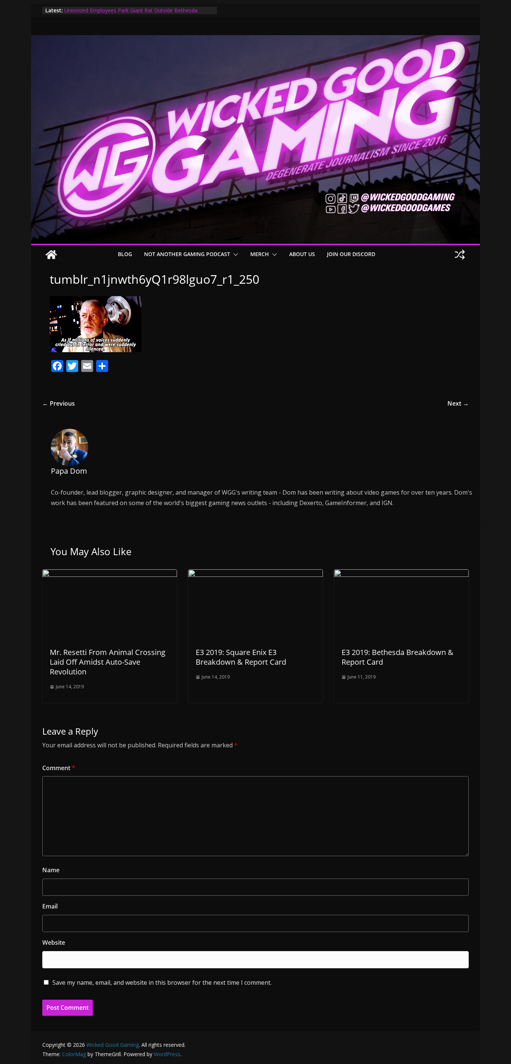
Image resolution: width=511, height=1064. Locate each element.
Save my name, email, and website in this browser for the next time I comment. (162, 982)
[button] (234, 254)
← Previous (58, 403)
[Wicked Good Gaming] (255, 40)
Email (50, 906)
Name (50, 870)
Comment (58, 768)
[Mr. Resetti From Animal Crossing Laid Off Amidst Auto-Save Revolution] (109, 575)
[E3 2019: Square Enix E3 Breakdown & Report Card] (255, 575)
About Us (302, 254)
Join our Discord (351, 254)
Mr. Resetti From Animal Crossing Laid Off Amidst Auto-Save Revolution (107, 662)
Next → (458, 403)
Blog (125, 254)
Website (53, 942)
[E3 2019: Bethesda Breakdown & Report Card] (401, 575)
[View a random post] (460, 255)
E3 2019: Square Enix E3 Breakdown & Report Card (241, 657)
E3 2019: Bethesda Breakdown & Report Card (397, 657)
